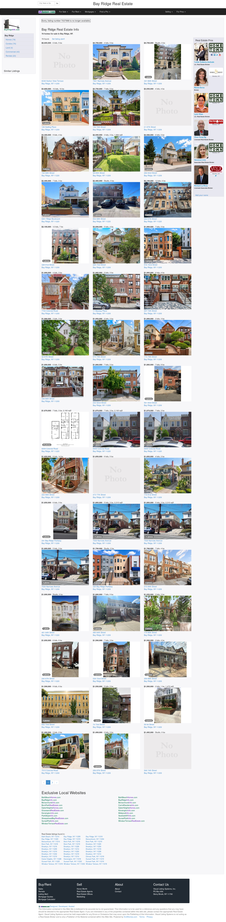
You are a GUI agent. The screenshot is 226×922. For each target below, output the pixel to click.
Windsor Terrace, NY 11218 (52, 864)
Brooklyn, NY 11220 (93, 844)
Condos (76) (10, 43)
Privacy (150, 916)
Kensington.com (126, 810)
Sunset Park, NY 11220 (51, 861)
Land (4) (9, 47)
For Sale (63, 11)
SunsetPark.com (126, 818)
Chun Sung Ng (200, 137)
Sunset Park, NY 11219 (95, 859)
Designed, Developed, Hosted (62, 906)
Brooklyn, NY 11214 (71, 849)
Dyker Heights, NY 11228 (51, 859)
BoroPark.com (52, 805)
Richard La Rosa (201, 186)
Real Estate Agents (85, 891)
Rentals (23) (10, 55)
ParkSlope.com (49, 815)
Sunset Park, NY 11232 (73, 861)
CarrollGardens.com (128, 805)
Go (57, 3)
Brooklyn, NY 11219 (49, 851)
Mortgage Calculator (46, 899)
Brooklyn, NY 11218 (49, 846)
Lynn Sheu (198, 114)
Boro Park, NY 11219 (94, 841)
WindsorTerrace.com (131, 821)
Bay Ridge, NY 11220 (50, 839)
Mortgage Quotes (45, 896)
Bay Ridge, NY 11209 (72, 836)
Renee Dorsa (199, 88)
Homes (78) (10, 39)
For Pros (180, 11)
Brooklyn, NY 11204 (93, 846)
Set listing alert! (58, 39)
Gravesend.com (53, 810)
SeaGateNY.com (126, 815)
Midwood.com (125, 813)
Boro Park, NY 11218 (72, 841)
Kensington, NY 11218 (72, 859)
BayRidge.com (49, 800)
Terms (142, 916)
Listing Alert (43, 894)
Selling (168, 11)
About (117, 888)
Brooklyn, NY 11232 (49, 854)
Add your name (201, 195)
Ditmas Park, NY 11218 (95, 856)
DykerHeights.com (52, 807)
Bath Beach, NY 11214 (50, 836)
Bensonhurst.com (50, 802)
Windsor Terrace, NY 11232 (74, 864)
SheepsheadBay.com (55, 818)
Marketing (81, 896)
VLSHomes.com (130, 916)
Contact (118, 891)
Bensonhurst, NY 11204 (95, 839)
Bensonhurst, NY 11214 (51, 841)
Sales (40, 888)
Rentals (41, 891)
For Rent (76, 11)
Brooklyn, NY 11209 (49, 849)
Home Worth (82, 888)
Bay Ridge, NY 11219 (94, 836)
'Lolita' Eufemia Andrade (204, 62)
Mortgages (89, 11)
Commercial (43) (12, 51)
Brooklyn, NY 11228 (71, 846)
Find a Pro (104, 11)
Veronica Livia (200, 160)
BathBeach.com (51, 797)
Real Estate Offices (85, 894)
